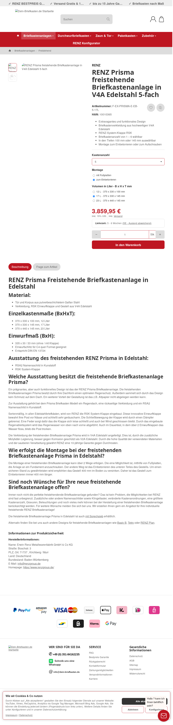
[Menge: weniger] (96, 234)
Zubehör (148, 35)
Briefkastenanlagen (37, 35)
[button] (12, 67)
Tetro (131, 523)
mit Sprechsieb (94, 516)
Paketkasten (126, 35)
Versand (118, 216)
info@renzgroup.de (29, 563)
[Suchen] (108, 19)
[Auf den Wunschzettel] (151, 108)
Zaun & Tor (104, 35)
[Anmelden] (153, 19)
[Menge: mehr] (160, 234)
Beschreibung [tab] (20, 267)
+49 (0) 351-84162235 (66, 654)
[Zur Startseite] (34, 19)
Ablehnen (133, 709)
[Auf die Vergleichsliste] (160, 108)
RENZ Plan (147, 523)
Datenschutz (26, 715)
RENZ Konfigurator (86, 43)
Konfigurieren (156, 709)
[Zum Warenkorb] (161, 19)
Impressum (11, 715)
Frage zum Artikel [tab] (46, 267)
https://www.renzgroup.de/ (38, 567)
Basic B (122, 523)
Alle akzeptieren (145, 701)
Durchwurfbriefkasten (73, 35)
